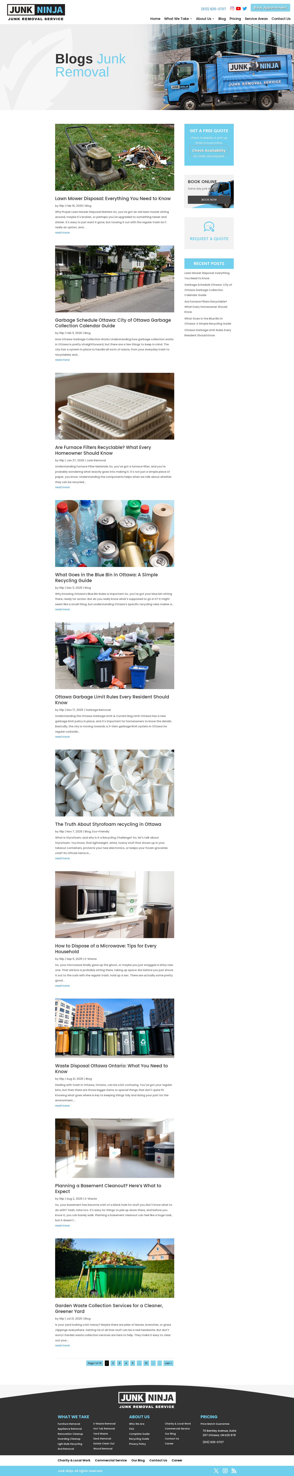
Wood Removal (102, 1448)
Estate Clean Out (104, 1443)
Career (169, 1443)
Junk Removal (96, 460)
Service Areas (256, 19)
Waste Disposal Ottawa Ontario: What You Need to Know (111, 1069)
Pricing (235, 19)
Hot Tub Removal (104, 1428)
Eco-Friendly (100, 831)
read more (62, 233)
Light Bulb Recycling (70, 1444)
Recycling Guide (139, 1439)
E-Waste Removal (104, 1423)
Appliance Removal (70, 1428)
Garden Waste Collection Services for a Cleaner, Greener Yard (109, 1308)
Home (155, 19)
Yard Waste (100, 1433)
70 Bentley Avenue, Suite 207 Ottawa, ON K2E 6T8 (219, 1433)
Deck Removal (102, 1438)
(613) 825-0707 (213, 9)
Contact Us (281, 19)
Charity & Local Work (178, 1423)
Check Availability (209, 150)
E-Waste (91, 959)
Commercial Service (177, 1428)
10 (146, 1363)
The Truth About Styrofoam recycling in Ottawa (108, 824)
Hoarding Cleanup (69, 1439)
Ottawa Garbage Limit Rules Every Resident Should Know (112, 700)
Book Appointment (270, 7)
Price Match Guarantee (215, 1424)
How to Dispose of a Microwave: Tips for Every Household (106, 949)
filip (61, 206)
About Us (203, 19)
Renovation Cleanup (70, 1434)
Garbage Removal (98, 710)
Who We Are (136, 1424)
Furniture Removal (69, 1424)
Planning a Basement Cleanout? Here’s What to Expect (108, 1189)
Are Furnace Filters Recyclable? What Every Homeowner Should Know (103, 450)
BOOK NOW (209, 200)
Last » (168, 1363)
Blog (222, 19)
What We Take (176, 19)
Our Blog (170, 1433)
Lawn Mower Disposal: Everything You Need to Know (113, 198)
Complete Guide (139, 1434)
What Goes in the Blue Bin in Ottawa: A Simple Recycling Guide (106, 578)
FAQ (131, 1428)
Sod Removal (66, 1449)
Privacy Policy (137, 1444)
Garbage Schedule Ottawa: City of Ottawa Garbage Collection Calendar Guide (113, 323)
